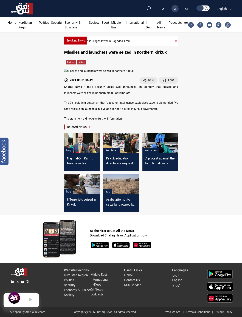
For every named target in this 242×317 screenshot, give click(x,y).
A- (163, 9)
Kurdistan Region (76, 275)
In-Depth (97, 284)
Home (12, 22)
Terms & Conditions (198, 312)
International (135, 22)
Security (57, 22)
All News (97, 289)
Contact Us (132, 280)
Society (94, 22)
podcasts (175, 22)
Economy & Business (78, 290)
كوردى (176, 285)
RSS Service (132, 285)
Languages (180, 270)
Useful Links (133, 270)
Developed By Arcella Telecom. (27, 312)
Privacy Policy (223, 312)
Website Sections (76, 270)
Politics (44, 22)
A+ (186, 9)
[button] (175, 41)
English (177, 280)
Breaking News (75, 40)
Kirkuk (82, 62)
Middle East (99, 274)
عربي (175, 275)
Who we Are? (173, 312)
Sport (105, 22)
